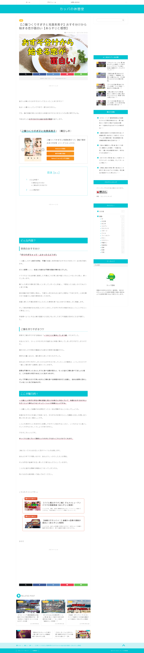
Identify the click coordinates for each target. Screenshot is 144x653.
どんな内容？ (34, 180)
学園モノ (112, 243)
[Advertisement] (54, 92)
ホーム (28, 2)
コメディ (112, 226)
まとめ (112, 224)
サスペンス (112, 228)
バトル (112, 233)
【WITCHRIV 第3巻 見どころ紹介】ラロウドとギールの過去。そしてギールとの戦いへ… (111, 160)
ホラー (112, 238)
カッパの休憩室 (72, 9)
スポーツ (112, 231)
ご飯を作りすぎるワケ (40, 185)
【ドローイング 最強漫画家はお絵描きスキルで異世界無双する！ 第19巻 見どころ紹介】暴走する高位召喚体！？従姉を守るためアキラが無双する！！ (111, 123)
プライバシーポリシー (23, 650)
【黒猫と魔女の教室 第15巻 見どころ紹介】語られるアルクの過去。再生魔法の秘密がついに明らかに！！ (111, 170)
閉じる (56, 173)
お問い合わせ (75, 2)
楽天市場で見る (60, 153)
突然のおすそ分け (38, 183)
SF (112, 219)
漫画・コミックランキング (104, 196)
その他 (111, 211)
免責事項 (35, 650)
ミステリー (112, 240)
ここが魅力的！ (34, 190)
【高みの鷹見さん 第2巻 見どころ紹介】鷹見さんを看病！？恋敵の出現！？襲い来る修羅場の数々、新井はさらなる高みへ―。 (111, 149)
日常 (112, 252)
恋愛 (21, 20)
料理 (112, 250)
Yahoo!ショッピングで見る (60, 158)
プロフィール (51, 2)
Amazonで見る (60, 149)
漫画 (111, 216)
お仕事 (112, 221)
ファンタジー (112, 235)
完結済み (112, 245)
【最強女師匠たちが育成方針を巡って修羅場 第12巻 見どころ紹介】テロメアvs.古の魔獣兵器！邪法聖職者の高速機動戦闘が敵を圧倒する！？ (111, 136)
